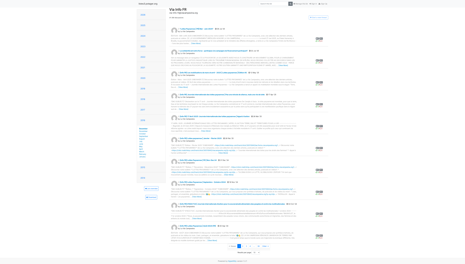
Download (152, 197)
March (141, 151)
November (143, 131)
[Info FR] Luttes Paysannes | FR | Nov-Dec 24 (198, 160)
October (142, 134)
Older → (265, 246)
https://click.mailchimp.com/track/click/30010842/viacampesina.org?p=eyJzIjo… (204, 150)
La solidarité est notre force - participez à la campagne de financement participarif (213, 51)
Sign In (314, 4)
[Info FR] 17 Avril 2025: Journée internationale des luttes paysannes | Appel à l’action (214, 116)
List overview (152, 188)
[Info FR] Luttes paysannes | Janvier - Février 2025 (200, 138)
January (142, 157)
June (141, 144)
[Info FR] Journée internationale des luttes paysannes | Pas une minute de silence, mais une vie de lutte (222, 94)
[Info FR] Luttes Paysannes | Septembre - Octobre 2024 (202, 182)
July (140, 141)
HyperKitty (232, 261)
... (254, 246)
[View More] (196, 43)
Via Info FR (177, 9)
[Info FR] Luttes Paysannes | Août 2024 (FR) (197, 226)
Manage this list (301, 4)
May (141, 146)
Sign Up (324, 4)
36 (258, 246)
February (142, 154)
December (143, 129)
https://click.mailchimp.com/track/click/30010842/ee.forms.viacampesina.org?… (247, 145)
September (143, 136)
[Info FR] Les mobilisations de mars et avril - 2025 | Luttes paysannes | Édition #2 (213, 73)
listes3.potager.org (148, 3)
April (141, 149)
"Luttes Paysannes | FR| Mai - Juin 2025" (196, 29)
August (142, 139)
